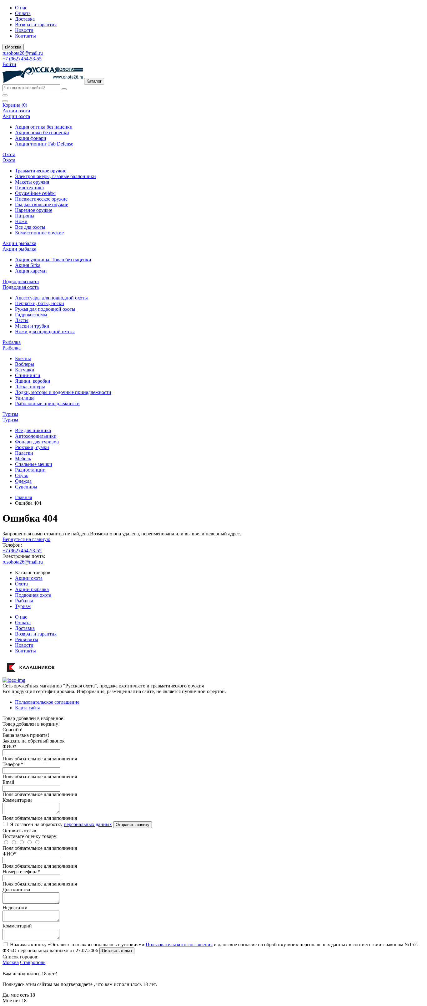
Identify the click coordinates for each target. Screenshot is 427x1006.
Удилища (24, 398)
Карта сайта (27, 707)
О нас (21, 7)
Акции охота (29, 578)
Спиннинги (27, 375)
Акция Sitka (27, 265)
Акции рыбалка (32, 589)
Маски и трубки (32, 326)
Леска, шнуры (30, 386)
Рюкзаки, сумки (32, 447)
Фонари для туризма (37, 441)
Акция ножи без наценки (42, 132)
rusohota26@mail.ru (23, 53)
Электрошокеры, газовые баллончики (55, 176)
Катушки (24, 369)
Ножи (21, 221)
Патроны (24, 215)
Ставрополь (32, 962)
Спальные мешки (33, 464)
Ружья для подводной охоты (45, 309)
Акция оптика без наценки (44, 127)
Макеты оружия (32, 182)
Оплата (23, 13)
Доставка (25, 19)
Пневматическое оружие (41, 199)
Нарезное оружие (33, 210)
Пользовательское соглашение (47, 702)
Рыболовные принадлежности (47, 403)
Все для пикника (33, 430)
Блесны (23, 358)
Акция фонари (30, 138)
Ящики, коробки (32, 381)
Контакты (25, 35)
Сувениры (26, 486)
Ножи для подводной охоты (45, 331)
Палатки (24, 453)
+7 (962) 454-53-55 (22, 58)
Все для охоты (30, 227)
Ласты (21, 320)
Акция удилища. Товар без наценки (53, 259)
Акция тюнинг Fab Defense (44, 143)
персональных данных (88, 824)
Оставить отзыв (117, 950)
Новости (24, 30)
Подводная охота (33, 595)
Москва (11, 962)
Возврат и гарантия (36, 24)
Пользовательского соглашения (179, 944)
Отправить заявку (132, 824)
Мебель (23, 458)
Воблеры (24, 364)
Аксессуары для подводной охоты (51, 297)
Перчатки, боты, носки (39, 303)
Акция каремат (31, 270)
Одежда (23, 481)
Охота (21, 583)
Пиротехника (29, 187)
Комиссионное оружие (39, 232)
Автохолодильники (36, 436)
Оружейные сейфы (35, 193)
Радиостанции (30, 469)
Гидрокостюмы (31, 314)
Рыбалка (24, 600)
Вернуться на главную (26, 539)
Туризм (23, 606)
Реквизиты (26, 639)
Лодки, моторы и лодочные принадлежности (63, 392)
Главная (23, 497)
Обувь (21, 475)
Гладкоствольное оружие (41, 204)
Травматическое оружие (40, 170)
